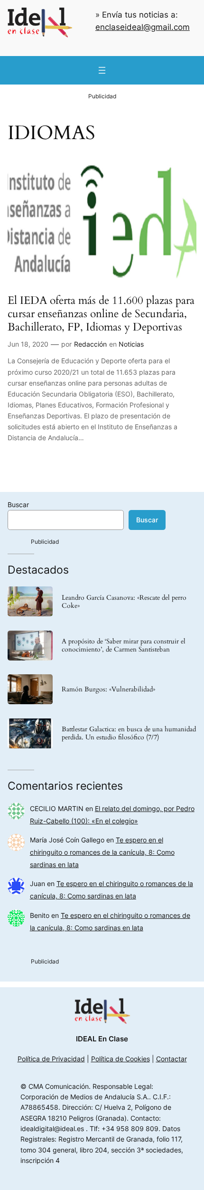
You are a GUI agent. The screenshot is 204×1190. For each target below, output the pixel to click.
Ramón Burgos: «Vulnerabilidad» (108, 689)
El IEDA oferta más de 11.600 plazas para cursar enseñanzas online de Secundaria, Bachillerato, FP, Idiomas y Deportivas (101, 313)
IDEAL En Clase (102, 1039)
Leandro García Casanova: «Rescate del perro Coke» (124, 602)
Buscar (18, 505)
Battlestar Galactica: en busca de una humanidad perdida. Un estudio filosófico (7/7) (129, 733)
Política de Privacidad (51, 1059)
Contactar (171, 1059)
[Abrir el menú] (102, 70)
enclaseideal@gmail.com (142, 27)
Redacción (90, 344)
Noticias (131, 344)
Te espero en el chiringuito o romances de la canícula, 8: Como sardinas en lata (102, 852)
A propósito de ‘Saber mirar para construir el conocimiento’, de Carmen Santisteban (123, 645)
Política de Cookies (120, 1059)
